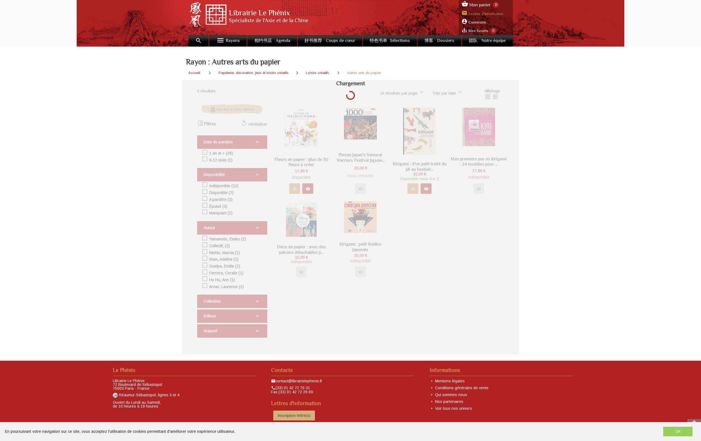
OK (678, 431)
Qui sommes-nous (451, 394)
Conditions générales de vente (462, 388)
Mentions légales (450, 381)
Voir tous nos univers (453, 408)
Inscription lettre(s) (294, 415)
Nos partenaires (449, 401)
